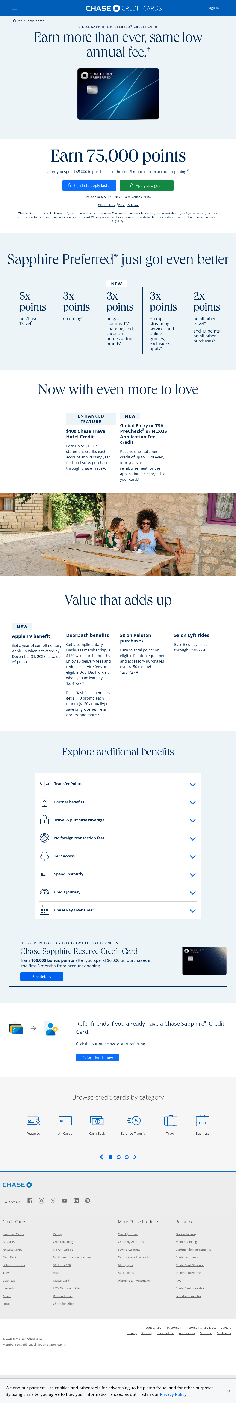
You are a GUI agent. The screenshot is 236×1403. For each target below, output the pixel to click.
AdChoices (224, 1333)
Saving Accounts (129, 1249)
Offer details (106, 205)
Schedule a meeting (189, 1296)
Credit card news (187, 1257)
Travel (172, 1133)
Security (146, 1333)
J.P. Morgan (173, 1327)
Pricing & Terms (128, 205)
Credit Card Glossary (190, 1265)
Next (135, 1157)
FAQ (178, 1280)
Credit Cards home (29, 20)
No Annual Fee (63, 1249)
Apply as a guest (155, 185)
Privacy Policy (173, 1394)
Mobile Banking (186, 1242)
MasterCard (61, 1280)
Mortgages (125, 1265)
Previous (101, 1157)
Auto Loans (126, 1273)
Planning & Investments (134, 1280)
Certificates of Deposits (134, 1257)
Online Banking (186, 1234)
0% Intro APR (62, 1265)
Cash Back (97, 1133)
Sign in (216, 8)
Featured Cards (13, 1234)
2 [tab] (118, 1157)
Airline (7, 1296)
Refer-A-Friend (63, 1296)
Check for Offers (64, 1304)
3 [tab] (126, 1157)
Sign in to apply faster (95, 185)
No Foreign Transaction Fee (72, 1257)
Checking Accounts (131, 1242)
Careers (226, 1327)
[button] (228, 1391)
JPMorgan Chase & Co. (201, 1327)
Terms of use (165, 1333)
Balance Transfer (134, 1133)
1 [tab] (110, 1157)
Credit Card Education (191, 1288)
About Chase (152, 1327)
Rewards (9, 1288)
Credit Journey (128, 1234)
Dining (57, 1234)
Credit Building (63, 1242)
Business (203, 1133)
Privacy (132, 1333)
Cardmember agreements (193, 1249)
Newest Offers (12, 1249)
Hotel (6, 1304)
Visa (56, 1273)
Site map (206, 1333)
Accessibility (187, 1333)
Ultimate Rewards (188, 1273)
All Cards (65, 1133)
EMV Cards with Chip (67, 1288)
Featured (34, 1133)
